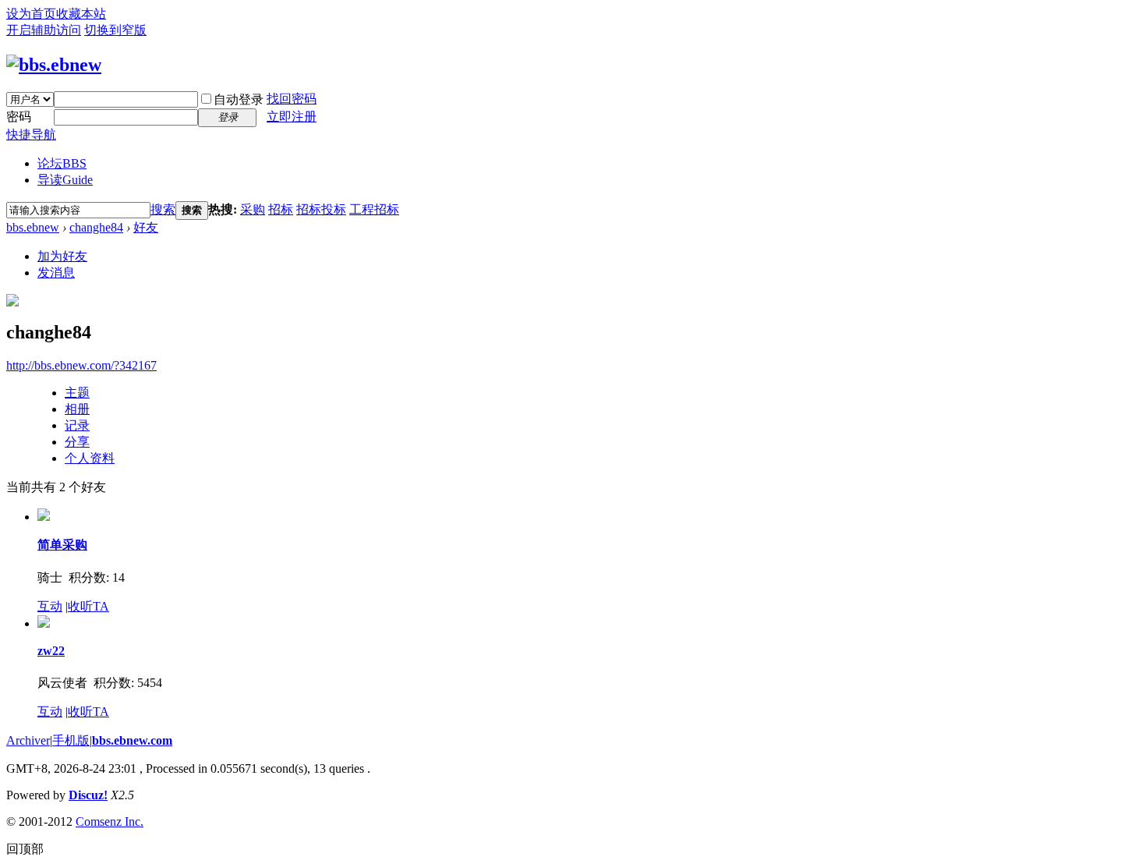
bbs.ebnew (32, 227)
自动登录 (239, 99)
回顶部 (25, 848)
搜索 (162, 209)
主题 (77, 392)
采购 (252, 209)
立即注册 (292, 116)
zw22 (51, 650)
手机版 (71, 740)
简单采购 (62, 544)
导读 (65, 179)
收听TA (88, 606)
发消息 (56, 272)
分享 (77, 441)
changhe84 (96, 227)
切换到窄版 (115, 30)
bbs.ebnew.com (132, 740)
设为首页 (31, 13)
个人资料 (90, 458)
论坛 (62, 163)
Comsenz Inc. (109, 821)
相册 (77, 409)
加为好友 (62, 256)
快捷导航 (31, 134)
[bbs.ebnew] (53, 65)
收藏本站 (81, 13)
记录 (77, 425)
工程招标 (374, 209)
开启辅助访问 (43, 30)
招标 (280, 209)
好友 (145, 227)
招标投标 (321, 209)
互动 (49, 606)
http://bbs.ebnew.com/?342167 (81, 365)
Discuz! (88, 795)
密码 (18, 116)
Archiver (28, 740)
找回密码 (292, 98)
